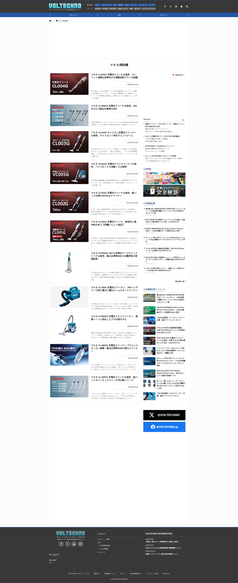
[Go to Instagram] (80, 544)
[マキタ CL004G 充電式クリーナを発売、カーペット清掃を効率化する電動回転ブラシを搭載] (69, 84)
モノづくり (101, 552)
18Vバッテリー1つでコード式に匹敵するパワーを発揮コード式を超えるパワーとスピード (163, 158)
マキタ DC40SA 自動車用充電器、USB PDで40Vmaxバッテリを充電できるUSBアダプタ (165, 250)
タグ (50, 563)
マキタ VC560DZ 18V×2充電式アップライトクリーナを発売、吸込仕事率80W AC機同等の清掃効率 (114, 256)
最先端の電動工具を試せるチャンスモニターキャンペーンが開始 (159, 148)
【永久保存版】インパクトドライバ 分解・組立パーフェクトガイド (170, 319)
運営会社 (96, 573)
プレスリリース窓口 (152, 573)
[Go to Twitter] (67, 544)
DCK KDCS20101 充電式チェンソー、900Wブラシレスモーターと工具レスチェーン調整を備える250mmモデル (165, 260)
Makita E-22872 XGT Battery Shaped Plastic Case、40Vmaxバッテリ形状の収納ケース (170, 373)
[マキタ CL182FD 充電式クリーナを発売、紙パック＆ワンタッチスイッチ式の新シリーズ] (69, 386)
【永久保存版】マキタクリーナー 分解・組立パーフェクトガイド (171, 394)
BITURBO (113, 9)
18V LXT (137, 9)
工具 (119, 15)
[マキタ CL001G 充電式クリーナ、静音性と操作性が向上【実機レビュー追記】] (69, 231)
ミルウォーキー (106, 5)
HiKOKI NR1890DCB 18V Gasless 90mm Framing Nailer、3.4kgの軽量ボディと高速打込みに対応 (164, 230)
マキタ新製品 (103, 549)
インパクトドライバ (148, 9)
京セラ (127, 5)
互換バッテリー (123, 9)
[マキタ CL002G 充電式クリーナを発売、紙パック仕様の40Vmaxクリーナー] (69, 202)
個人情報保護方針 (135, 573)
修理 (131, 9)
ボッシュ (134, 5)
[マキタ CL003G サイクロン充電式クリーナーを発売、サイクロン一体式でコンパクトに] (69, 142)
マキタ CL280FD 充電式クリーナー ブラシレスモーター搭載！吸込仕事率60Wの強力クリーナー (114, 348)
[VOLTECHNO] (65, 8)
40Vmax (105, 9)
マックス (152, 5)
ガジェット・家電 (103, 539)
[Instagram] (176, 6)
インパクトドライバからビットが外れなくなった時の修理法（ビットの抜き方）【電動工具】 (170, 350)
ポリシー (122, 573)
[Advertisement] (119, 41)
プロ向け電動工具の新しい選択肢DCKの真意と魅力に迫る (162, 138)
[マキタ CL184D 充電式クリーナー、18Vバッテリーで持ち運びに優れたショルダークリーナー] (69, 297)
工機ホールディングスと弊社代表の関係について (161, 554)
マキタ (97, 5)
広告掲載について (109, 573)
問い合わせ (166, 573)
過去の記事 (52, 560)
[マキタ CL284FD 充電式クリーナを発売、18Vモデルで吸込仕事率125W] (69, 115)
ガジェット (73, 15)
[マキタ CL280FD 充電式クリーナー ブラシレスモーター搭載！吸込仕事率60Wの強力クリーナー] (69, 355)
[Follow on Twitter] (170, 6)
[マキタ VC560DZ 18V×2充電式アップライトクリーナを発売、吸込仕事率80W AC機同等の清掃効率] (69, 262)
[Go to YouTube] (74, 544)
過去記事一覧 (179, 281)
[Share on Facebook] (165, 6)
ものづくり (164, 15)
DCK (115, 5)
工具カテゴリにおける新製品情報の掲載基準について (163, 548)
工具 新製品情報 (104, 545)
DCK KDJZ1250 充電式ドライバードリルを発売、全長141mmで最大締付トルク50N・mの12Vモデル (165, 221)
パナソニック (142, 5)
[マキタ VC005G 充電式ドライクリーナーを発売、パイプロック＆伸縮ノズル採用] (69, 173)
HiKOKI (120, 5)
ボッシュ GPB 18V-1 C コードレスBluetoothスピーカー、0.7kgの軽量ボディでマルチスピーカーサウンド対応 (165, 240)
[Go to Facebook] (61, 544)
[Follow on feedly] (181, 6)
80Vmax (98, 9)
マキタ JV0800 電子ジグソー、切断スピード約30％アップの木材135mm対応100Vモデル (165, 269)
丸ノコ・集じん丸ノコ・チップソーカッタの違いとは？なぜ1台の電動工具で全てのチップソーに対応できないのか (171, 384)
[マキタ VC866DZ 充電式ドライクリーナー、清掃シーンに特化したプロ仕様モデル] (69, 326)
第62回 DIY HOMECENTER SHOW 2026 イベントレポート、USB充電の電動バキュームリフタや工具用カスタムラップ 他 (165, 211)
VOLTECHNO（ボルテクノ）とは (78, 573)
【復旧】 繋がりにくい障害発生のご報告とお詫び (161, 542)
